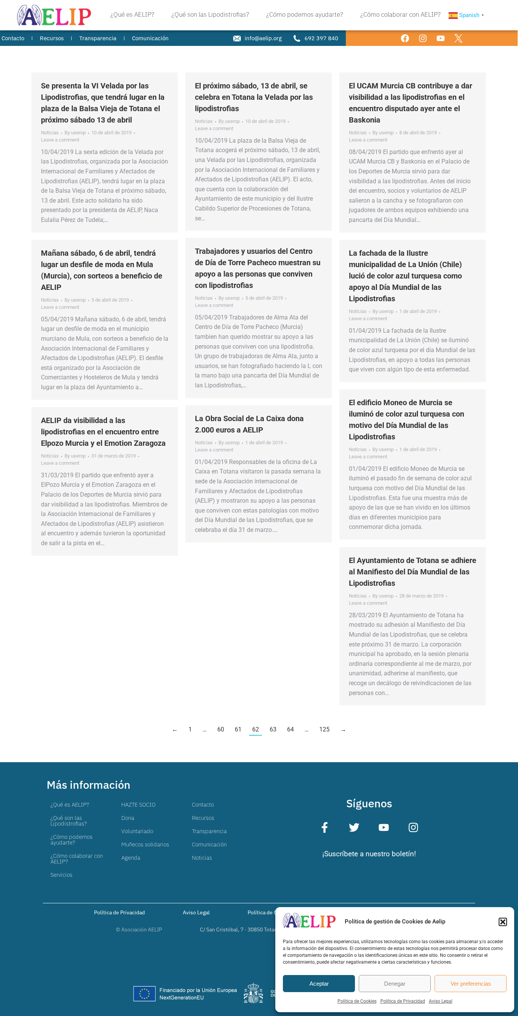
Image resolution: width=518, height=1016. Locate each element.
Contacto (203, 804)
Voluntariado (137, 831)
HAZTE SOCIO (138, 804)
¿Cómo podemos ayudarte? (71, 839)
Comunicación (209, 844)
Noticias (50, 132)
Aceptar (319, 983)
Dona (127, 817)
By (75, 132)
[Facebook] (404, 38)
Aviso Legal (440, 1001)
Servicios (61, 874)
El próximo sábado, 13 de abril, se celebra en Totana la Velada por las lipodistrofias (254, 97)
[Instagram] (422, 38)
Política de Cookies (357, 1001)
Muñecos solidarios (145, 844)
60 (220, 729)
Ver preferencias (471, 983)
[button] (503, 922)
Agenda (130, 857)
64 (290, 729)
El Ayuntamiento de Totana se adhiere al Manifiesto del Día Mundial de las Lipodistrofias (412, 572)
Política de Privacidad (402, 1001)
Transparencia (209, 831)
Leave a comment (60, 140)
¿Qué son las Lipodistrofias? (68, 820)
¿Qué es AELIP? (69, 804)
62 (255, 729)
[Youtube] (440, 38)
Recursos (203, 817)
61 (238, 729)
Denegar (394, 983)
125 (324, 729)
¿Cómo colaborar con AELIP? (76, 858)
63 (273, 729)
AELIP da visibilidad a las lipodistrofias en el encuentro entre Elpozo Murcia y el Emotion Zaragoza (103, 432)
